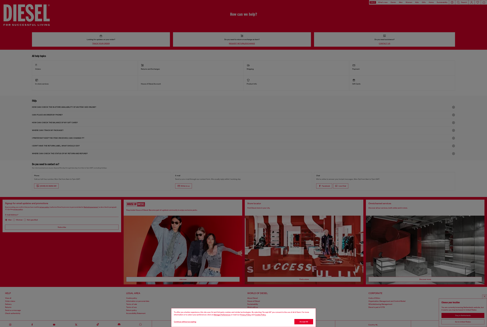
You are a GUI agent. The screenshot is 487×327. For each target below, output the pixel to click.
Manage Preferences (222, 315)
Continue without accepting (185, 322)
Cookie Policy (260, 315)
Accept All (304, 322)
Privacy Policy (245, 315)
